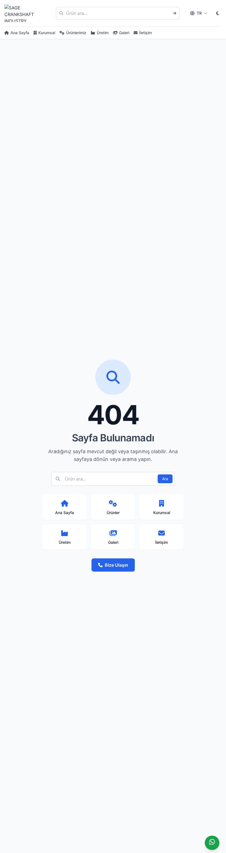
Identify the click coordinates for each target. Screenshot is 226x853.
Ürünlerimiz (76, 32)
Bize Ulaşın (116, 565)
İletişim (145, 32)
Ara (165, 478)
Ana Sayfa (19, 32)
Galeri (124, 32)
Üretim (103, 32)
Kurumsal (46, 32)
